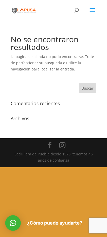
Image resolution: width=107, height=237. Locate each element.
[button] (13, 223)
